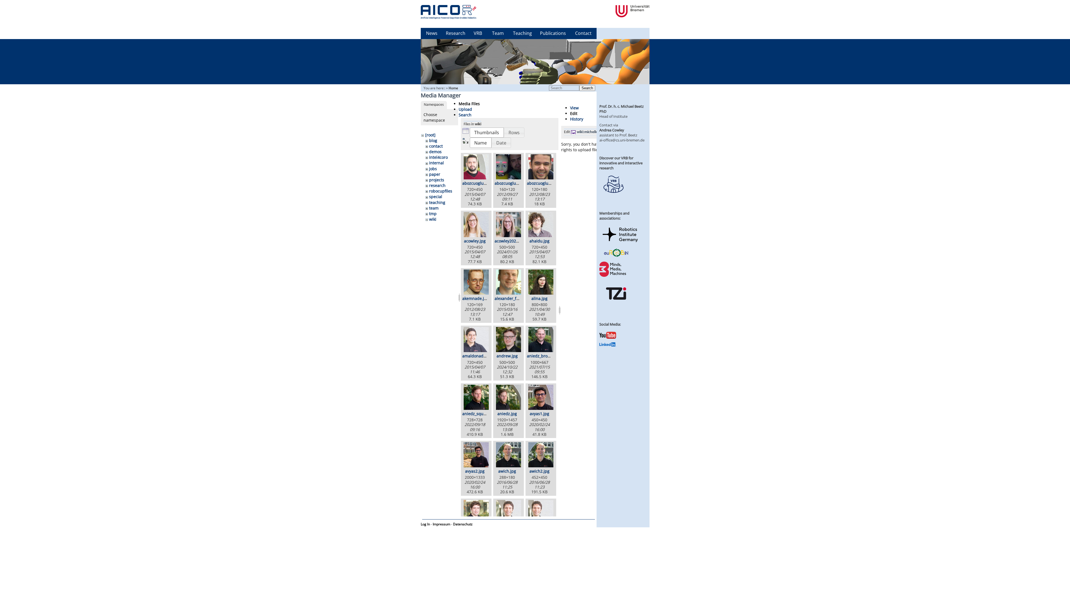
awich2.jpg (539, 471)
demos (435, 151)
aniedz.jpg (507, 413)
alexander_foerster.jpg (516, 298)
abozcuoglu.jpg (476, 183)
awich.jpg (507, 471)
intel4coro (438, 157)
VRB (478, 33)
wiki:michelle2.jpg (591, 132)
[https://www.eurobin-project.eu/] (616, 256)
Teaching (522, 33)
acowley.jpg (475, 241)
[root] (430, 135)
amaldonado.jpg (477, 356)
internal (436, 162)
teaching (437, 202)
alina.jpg (539, 298)
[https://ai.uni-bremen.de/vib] (613, 196)
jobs (433, 168)
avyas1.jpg (539, 413)
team (434, 208)
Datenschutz (463, 524)
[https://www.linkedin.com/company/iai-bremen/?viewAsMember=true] (607, 345)
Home (453, 88)
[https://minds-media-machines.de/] (613, 275)
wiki (432, 219)
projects (436, 179)
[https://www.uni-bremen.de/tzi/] (616, 304)
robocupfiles (440, 191)
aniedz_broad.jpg (543, 356)
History (576, 119)
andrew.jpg (507, 356)
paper (434, 174)
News (431, 33)
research (437, 185)
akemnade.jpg (475, 298)
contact (436, 146)
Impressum (441, 524)
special (435, 196)
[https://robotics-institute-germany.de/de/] (620, 243)
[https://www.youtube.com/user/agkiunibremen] (607, 337)
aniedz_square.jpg (479, 413)
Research (455, 33)
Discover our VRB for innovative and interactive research (621, 162)
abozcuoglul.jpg (541, 183)
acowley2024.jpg (510, 241)
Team (498, 33)
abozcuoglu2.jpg (510, 183)
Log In (425, 524)
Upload (465, 109)
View (574, 107)
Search (587, 88)
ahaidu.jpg (539, 241)
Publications (553, 33)
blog (433, 140)
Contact (583, 33)
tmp (433, 213)
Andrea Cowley (611, 130)
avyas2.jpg (475, 471)
